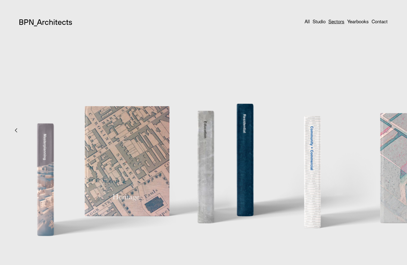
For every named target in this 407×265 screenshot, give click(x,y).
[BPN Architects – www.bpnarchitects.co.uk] (45, 24)
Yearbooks (358, 21)
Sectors (336, 21)
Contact (380, 21)
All (307, 21)
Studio (319, 21)
